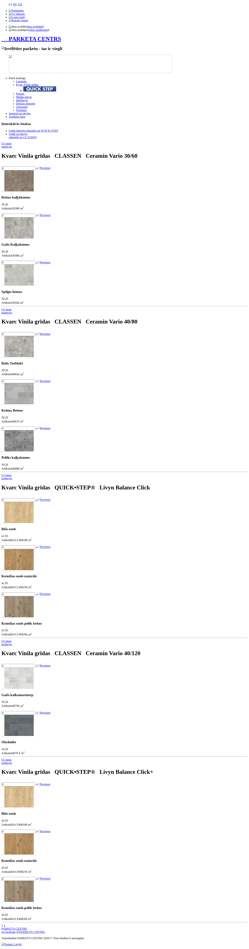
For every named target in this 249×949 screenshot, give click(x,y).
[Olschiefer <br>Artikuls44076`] (19, 734)
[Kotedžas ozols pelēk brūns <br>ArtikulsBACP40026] (19, 900)
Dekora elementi (25, 103)
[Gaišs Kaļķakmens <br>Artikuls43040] (19, 237)
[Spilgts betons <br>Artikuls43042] (19, 284)
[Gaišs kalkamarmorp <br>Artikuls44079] (19, 687)
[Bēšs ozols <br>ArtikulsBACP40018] (19, 806)
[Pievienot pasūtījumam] (3, 190)
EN (20, 4)
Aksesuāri (22, 106)
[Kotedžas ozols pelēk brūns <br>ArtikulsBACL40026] (19, 616)
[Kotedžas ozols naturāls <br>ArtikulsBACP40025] (19, 853)
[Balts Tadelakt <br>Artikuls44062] (19, 356)
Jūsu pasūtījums (39, 29)
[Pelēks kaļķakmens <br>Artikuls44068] (19, 450)
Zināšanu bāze (17, 116)
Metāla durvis (24, 97)
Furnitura (21, 110)
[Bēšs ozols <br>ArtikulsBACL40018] (19, 522)
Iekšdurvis (22, 100)
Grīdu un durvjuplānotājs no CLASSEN (23, 135)
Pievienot (45, 168)
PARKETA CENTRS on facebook (14, 930)
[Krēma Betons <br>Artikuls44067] (19, 403)
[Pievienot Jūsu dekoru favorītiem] (1, 190)
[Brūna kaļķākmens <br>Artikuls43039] (19, 190)
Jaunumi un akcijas (20, 113)
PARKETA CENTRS (35, 38)
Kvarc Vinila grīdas (27, 84)
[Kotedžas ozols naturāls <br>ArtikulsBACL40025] (19, 569)
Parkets (20, 93)
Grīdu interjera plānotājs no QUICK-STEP (33, 130)
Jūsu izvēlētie (34, 26)
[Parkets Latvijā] (11, 944)
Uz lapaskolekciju (6, 145)
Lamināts (21, 81)
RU (15, 4)
